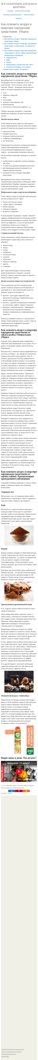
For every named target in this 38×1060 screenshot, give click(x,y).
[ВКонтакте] (11, 791)
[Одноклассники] (26, 791)
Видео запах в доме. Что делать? (16, 69)
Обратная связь (5, 1056)
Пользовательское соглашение (14, 1051)
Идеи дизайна (29, 14)
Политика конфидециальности (8, 1054)
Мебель (19, 18)
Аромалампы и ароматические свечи (19, 64)
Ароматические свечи (18, 787)
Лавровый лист (11, 57)
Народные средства (11, 785)
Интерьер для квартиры (12, 14)
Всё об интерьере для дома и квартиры (19, 5)
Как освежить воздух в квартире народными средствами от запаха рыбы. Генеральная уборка (20, 45)
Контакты (3, 1051)
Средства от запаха (22, 785)
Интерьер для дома (22, 11)
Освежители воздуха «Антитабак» (18, 67)
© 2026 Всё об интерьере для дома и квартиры (12, 1049)
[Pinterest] (19, 791)
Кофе (8, 60)
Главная (10, 11)
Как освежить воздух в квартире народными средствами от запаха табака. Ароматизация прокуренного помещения (20, 52)
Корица (8, 62)
